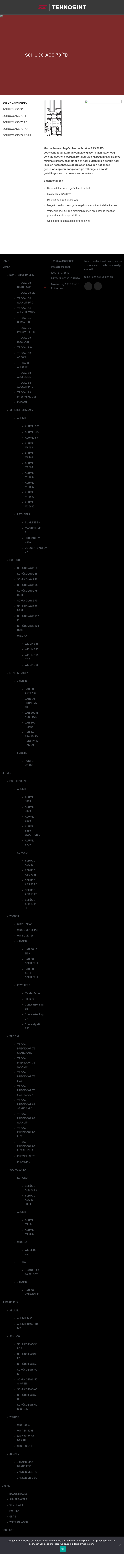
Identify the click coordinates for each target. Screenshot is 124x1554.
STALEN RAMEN (19, 673)
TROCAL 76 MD (26, 292)
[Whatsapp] (98, 286)
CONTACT (8, 1530)
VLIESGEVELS (10, 1302)
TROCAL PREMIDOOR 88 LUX (26, 1132)
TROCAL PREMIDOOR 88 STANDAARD (26, 1104)
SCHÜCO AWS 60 (27, 568)
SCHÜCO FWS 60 (27, 1389)
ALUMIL (21, 418)
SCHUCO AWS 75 (27, 585)
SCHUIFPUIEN (17, 781)
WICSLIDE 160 (25, 935)
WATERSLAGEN (18, 1522)
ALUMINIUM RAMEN (21, 410)
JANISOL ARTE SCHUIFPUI (31, 973)
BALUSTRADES (18, 1493)
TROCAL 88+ (24, 347)
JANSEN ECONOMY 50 (31, 703)
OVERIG (6, 1485)
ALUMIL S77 (32, 432)
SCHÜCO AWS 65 (27, 573)
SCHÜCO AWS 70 (27, 579)
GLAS (12, 1516)
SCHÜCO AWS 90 (27, 600)
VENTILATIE (16, 1505)
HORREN (14, 1510)
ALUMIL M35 (24, 1318)
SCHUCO (14, 560)
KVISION (22, 402)
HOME (5, 261)
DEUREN (6, 773)
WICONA (22, 635)
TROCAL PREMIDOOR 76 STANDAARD (26, 1048)
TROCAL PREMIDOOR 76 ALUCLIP (26, 1062)
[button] (4, 7)
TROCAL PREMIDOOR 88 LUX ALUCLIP (26, 1146)
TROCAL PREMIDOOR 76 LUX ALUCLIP (26, 1090)
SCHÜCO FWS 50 (27, 1364)
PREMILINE (23, 1161)
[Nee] (120, 1546)
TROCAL (14, 1036)
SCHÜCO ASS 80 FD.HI (30, 1199)
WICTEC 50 (23, 1424)
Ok (62, 1549)
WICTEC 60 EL (25, 1446)
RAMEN (6, 266)
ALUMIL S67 (32, 426)
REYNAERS (23, 514)
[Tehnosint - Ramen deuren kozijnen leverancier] (62, 7)
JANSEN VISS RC (27, 1472)
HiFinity (29, 999)
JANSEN (22, 681)
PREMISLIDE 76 (26, 1156)
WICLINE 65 (31, 643)
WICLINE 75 (31, 649)
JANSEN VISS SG (27, 1477)
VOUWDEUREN (17, 1169)
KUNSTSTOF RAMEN (21, 275)
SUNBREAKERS (18, 1499)
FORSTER (22, 752)
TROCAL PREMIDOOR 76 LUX (26, 1076)
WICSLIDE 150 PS (27, 929)
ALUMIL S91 (32, 437)
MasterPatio (32, 993)
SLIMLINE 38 (32, 522)
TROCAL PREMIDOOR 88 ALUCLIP (26, 1118)
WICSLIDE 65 (24, 924)
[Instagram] (88, 286)
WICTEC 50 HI (25, 1430)
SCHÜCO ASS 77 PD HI (31, 904)
